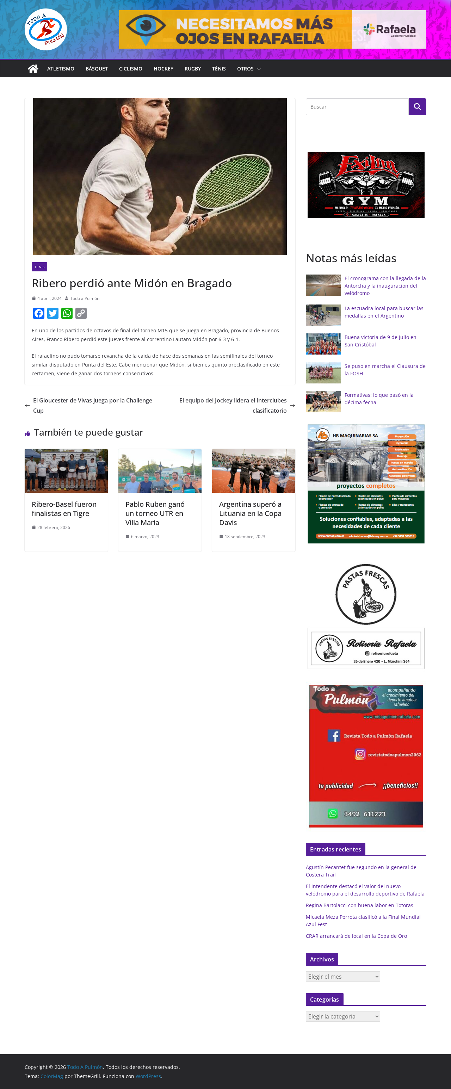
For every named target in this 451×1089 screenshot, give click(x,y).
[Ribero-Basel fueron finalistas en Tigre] (66, 454)
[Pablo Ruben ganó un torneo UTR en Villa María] (160, 454)
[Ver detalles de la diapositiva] (272, 29)
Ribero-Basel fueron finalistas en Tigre (64, 508)
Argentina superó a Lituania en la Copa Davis (250, 513)
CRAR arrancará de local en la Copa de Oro (356, 936)
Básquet (97, 68)
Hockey (163, 68)
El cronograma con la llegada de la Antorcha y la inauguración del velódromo (385, 285)
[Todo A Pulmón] (33, 68)
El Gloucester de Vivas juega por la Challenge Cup (92, 405)
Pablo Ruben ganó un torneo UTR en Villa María (155, 513)
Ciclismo (130, 68)
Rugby (193, 68)
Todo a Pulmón (84, 298)
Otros (245, 68)
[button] (257, 69)
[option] (366, 185)
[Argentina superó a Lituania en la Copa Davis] (253, 454)
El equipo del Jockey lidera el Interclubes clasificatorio (233, 405)
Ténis (219, 68)
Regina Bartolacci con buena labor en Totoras (359, 905)
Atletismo (60, 68)
